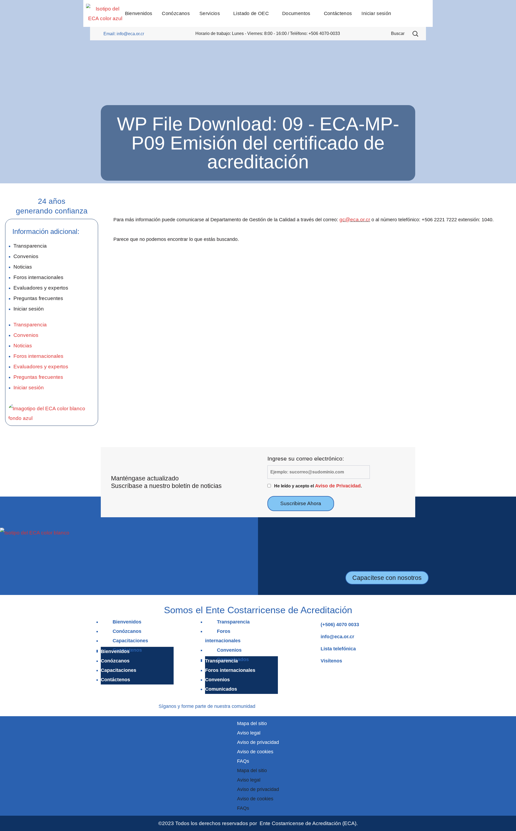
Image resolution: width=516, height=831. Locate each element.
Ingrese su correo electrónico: (305, 458)
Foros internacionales (38, 277)
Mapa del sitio (252, 723)
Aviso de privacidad (258, 742)
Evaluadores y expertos (40, 288)
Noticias (22, 267)
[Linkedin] (279, 705)
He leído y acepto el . (318, 486)
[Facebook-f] (263, 705)
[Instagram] (271, 705)
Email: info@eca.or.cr (123, 33)
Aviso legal (248, 733)
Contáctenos (115, 679)
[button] (415, 33)
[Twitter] (294, 705)
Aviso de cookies (255, 751)
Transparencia (30, 246)
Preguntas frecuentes (38, 298)
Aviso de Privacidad (338, 485)
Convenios (25, 256)
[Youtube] (286, 705)
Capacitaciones (130, 640)
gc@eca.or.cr (354, 219)
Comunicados (221, 689)
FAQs (243, 761)
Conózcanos (127, 631)
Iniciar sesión (28, 309)
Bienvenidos (127, 622)
